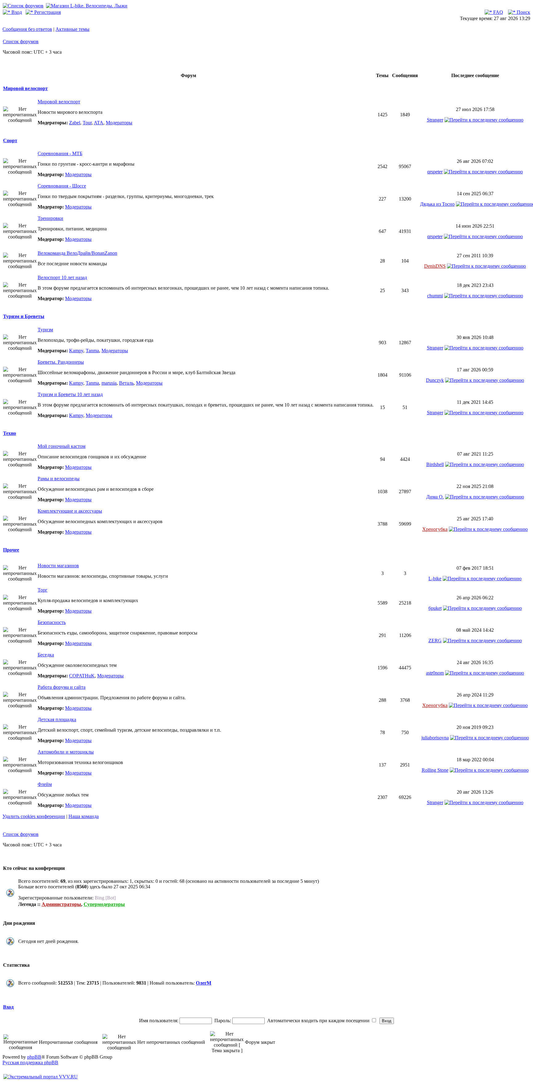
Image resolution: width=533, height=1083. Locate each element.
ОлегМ (203, 983)
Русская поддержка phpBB (30, 1062)
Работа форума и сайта (61, 687)
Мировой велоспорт (25, 88)
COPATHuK (82, 675)
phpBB (34, 1057)
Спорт (10, 140)
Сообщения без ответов (27, 29)
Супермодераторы (104, 904)
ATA (98, 122)
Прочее (11, 549)
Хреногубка (435, 529)
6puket (435, 608)
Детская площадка (57, 719)
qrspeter (435, 171)
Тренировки (50, 218)
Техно (9, 433)
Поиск (522, 12)
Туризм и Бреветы (23, 316)
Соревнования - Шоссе (62, 185)
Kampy (76, 350)
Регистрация (47, 12)
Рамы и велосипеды (59, 478)
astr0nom (435, 673)
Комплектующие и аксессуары (70, 511)
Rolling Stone (435, 770)
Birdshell (435, 464)
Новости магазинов (58, 565)
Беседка (46, 654)
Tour (87, 122)
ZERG (435, 640)
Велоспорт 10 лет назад (62, 277)
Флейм (45, 784)
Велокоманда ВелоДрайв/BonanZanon (77, 253)
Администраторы (61, 904)
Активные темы (72, 29)
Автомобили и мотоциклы (66, 751)
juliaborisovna (435, 737)
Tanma (92, 350)
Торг (43, 590)
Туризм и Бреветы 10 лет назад (70, 394)
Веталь (126, 383)
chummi (435, 295)
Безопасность (52, 622)
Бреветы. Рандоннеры (61, 362)
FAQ (497, 12)
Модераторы (119, 122)
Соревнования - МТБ (60, 153)
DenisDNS (435, 266)
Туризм (45, 329)
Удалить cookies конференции (33, 816)
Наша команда (83, 816)
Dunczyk (435, 380)
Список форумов (21, 41)
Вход (16, 12)
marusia (109, 383)
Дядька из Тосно (437, 204)
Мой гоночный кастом (61, 446)
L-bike (434, 578)
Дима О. (435, 496)
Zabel (74, 122)
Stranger (435, 119)
